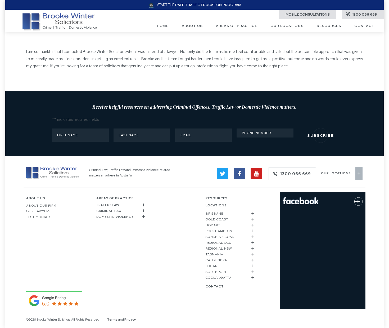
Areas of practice (236, 26)
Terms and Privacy (121, 319)
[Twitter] (222, 173)
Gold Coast (217, 219)
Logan (212, 266)
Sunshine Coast (221, 237)
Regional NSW (219, 248)
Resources (329, 26)
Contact (364, 26)
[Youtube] (256, 173)
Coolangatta (219, 278)
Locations (216, 205)
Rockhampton (219, 231)
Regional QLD (218, 243)
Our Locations (287, 26)
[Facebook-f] (239, 173)
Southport (216, 272)
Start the (199, 5)
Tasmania (214, 254)
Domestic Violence (115, 217)
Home (162, 26)
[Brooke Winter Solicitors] (59, 29)
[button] (121, 206)
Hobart (213, 225)
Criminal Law (109, 211)
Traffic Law (107, 205)
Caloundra (216, 260)
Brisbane (214, 213)
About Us (192, 26)
